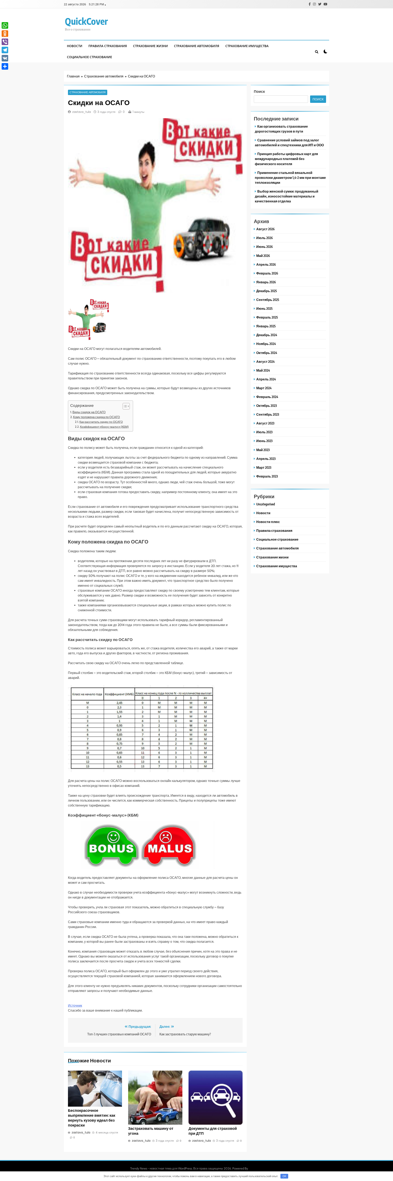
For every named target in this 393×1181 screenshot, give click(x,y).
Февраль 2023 (267, 476)
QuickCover (86, 21)
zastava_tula (81, 112)
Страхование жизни (150, 46)
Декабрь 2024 (266, 335)
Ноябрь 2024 (266, 343)
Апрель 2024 (266, 379)
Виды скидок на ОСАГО (89, 412)
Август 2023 (265, 423)
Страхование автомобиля (196, 46)
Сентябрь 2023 (267, 414)
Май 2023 (263, 450)
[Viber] (5, 42)
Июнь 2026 (264, 246)
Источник (75, 1005)
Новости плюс (268, 522)
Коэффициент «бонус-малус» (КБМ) (104, 427)
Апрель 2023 (266, 458)
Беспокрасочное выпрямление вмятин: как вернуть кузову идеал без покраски (91, 1117)
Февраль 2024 (267, 397)
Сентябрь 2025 (267, 299)
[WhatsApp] (5, 25)
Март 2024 (264, 388)
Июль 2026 (264, 238)
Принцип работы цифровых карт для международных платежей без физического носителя (286, 159)
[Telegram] (5, 50)
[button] (124, 406)
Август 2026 (265, 229)
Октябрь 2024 (266, 353)
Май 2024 (263, 370)
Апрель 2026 (266, 264)
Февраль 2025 (267, 317)
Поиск (259, 91)
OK (284, 1176)
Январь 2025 (266, 326)
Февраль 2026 (267, 273)
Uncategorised (265, 504)
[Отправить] (5, 66)
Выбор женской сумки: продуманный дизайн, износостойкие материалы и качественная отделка (286, 196)
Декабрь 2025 (266, 291)
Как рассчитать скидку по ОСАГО (101, 422)
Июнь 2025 (264, 308)
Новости (74, 46)
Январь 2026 (266, 282)
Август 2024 (265, 361)
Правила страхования (107, 46)
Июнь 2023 (264, 441)
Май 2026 (263, 255)
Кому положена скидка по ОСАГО (96, 417)
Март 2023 (263, 467)
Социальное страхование (89, 57)
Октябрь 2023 (266, 405)
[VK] (5, 58)
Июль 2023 (264, 432)
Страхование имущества (247, 46)
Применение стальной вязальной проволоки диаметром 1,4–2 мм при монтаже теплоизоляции (290, 177)
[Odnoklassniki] (5, 33)
